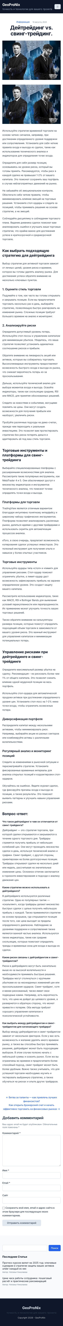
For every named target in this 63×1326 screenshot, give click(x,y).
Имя (5, 1170)
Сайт (5, 1195)
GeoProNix (11, 5)
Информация (23, 22)
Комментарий (11, 1133)
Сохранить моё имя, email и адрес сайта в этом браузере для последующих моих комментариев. (28, 1211)
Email (6, 1182)
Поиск (54, 1248)
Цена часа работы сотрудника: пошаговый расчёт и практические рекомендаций (27, 1280)
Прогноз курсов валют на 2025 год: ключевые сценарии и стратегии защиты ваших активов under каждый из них (29, 1265)
